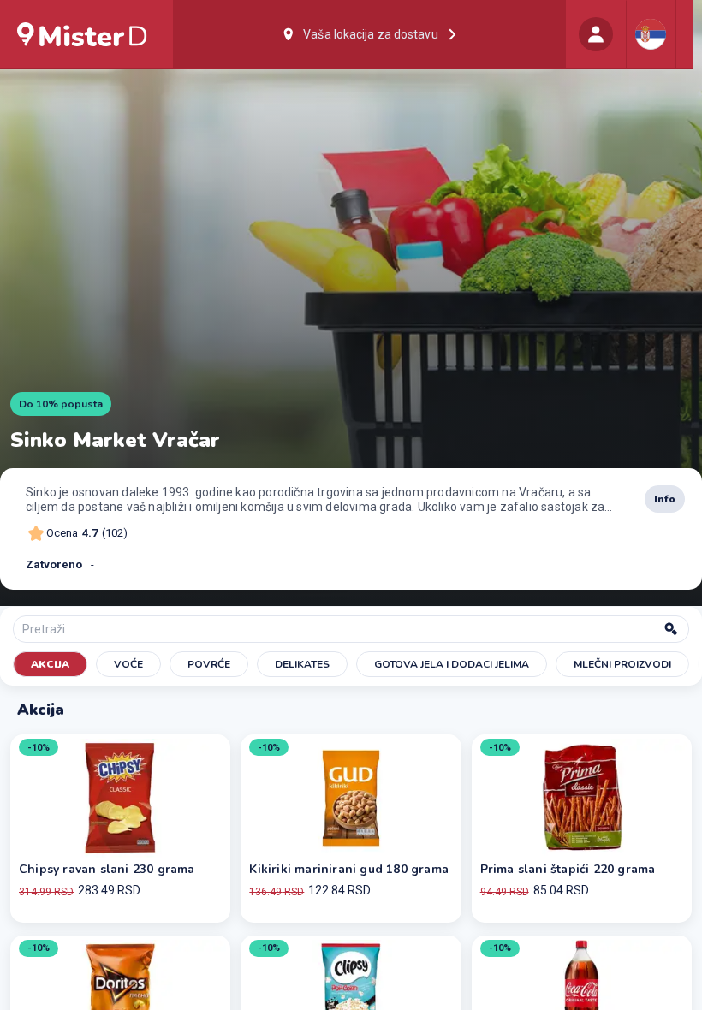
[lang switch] (650, 34)
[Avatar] (596, 34)
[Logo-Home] (82, 34)
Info (664, 499)
